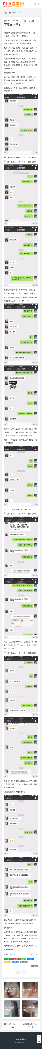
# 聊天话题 (15, 961)
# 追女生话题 (24, 961)
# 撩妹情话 (23, 959)
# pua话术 (7, 959)
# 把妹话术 (15, 959)
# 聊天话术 (8, 961)
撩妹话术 (12, 13)
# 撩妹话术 (30, 959)
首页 (5, 13)
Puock (25, 1042)
